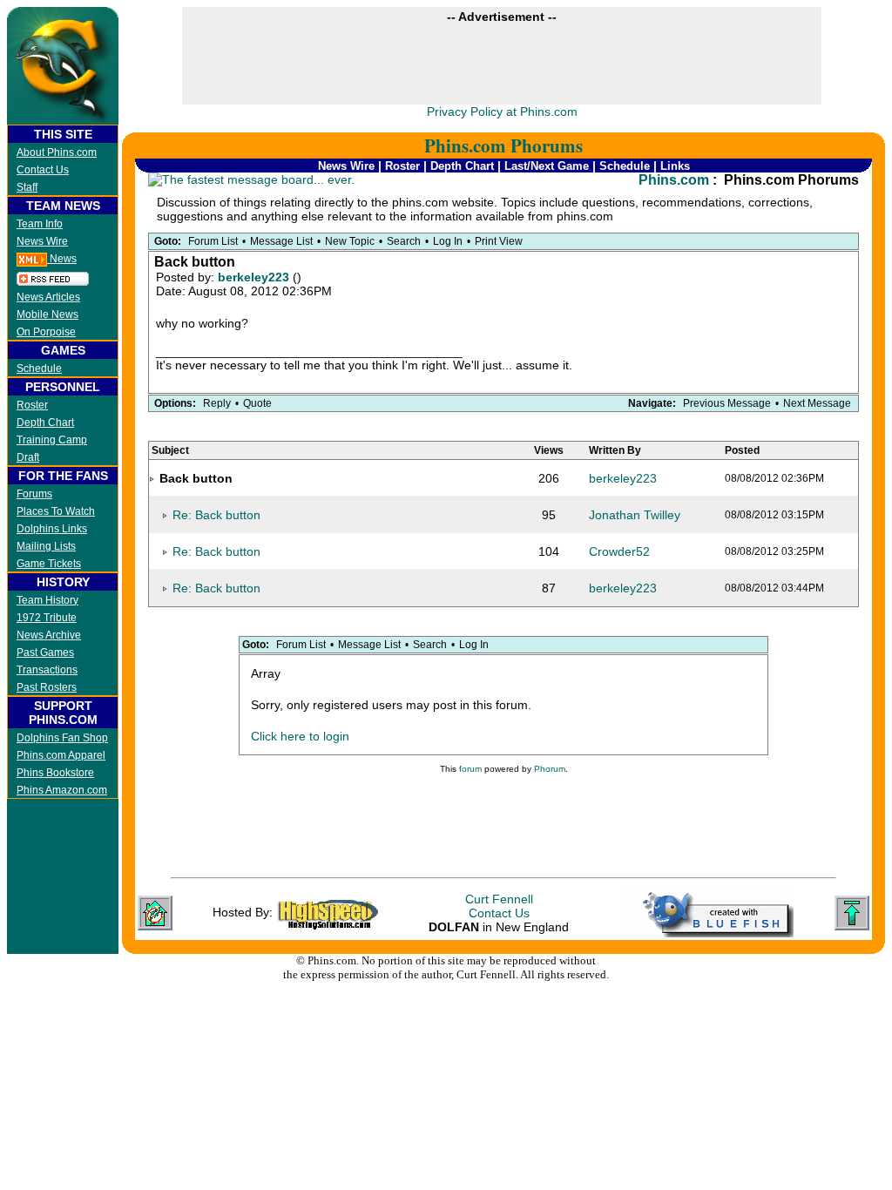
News (62, 259)
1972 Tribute (47, 618)
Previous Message (727, 403)
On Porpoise (46, 332)
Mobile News (47, 314)
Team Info (40, 224)
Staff (27, 187)
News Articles (48, 297)
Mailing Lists (46, 546)
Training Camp (52, 440)
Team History (47, 600)
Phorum (549, 769)
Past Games (45, 652)
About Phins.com (57, 152)
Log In (448, 241)
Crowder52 (619, 551)
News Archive (49, 635)
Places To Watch (56, 511)
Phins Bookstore (55, 773)
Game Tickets (49, 564)
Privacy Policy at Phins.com (502, 111)
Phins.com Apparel (61, 755)
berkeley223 (255, 277)
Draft (28, 457)
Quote (257, 403)
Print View (499, 241)
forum (470, 769)
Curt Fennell (499, 899)
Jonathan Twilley (634, 515)
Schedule (39, 368)
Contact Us (43, 170)
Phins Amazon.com (62, 790)
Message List (281, 241)
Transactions (47, 670)
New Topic (350, 241)
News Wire (42, 241)
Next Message (817, 403)
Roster (32, 405)
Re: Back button (216, 515)
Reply (217, 403)
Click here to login (300, 736)
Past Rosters (47, 687)
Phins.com (674, 179)
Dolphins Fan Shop (62, 738)
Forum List (213, 241)
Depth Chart (45, 422)
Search (404, 241)
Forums (34, 494)
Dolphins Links (52, 529)
